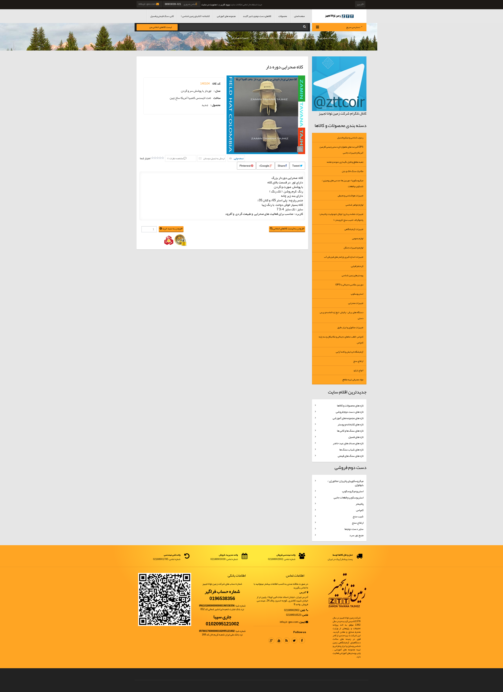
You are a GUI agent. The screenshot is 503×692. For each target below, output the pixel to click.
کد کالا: (216, 84)
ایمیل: (302, 622)
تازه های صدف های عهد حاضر (348, 443)
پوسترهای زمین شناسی (352, 275)
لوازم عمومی (357, 238)
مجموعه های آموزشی (226, 16)
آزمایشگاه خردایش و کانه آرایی (349, 351)
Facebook (302, 640)
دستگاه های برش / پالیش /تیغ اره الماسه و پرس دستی (341, 315)
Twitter (294, 640)
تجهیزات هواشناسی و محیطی (350, 195)
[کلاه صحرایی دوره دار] (266, 114)
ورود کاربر (224, 4)
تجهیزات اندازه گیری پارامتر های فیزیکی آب (343, 257)
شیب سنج (358, 516)
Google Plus (271, 640)
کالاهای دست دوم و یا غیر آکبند (257, 16)
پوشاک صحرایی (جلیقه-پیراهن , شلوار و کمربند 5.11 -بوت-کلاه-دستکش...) (295, 37)
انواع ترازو (358, 370)
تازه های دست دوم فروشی (349, 411)
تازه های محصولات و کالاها (350, 405)
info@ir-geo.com (147, 4)
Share (281, 165)
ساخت (216, 98)
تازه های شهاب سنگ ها (351, 449)
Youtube (279, 640)
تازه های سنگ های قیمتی (350, 456)
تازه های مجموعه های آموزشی (348, 418)
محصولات (282, 16)
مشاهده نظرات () (175, 158)
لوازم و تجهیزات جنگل (353, 247)
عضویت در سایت (209, 4)
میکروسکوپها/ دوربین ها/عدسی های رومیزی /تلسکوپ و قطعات (342, 183)
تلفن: (303, 610)
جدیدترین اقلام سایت (347, 392)
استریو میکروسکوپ (352, 491)
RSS (287, 640)
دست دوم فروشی (350, 467)
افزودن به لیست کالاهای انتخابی (288, 228)
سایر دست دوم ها (353, 529)
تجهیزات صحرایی (240, 37)
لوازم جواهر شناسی (354, 204)
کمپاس (359, 510)
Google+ (264, 165)
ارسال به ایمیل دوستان (214, 158)
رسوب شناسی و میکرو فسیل (350, 137)
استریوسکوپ (357, 293)
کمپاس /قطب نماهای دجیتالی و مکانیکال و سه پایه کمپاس (341, 339)
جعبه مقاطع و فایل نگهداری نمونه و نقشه (345, 162)
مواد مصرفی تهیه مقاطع (352, 379)
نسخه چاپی (239, 158)
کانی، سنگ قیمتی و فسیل (162, 16)
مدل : (217, 91)
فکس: (305, 615)
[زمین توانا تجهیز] (339, 16)
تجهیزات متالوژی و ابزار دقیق (350, 327)
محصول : (215, 105)
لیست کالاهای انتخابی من (160, 27)
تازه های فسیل (355, 437)
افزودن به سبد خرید (172, 228)
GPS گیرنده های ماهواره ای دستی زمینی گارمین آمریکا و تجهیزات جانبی (341, 149)
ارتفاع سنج (358, 361)
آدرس (302, 592)
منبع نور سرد (356, 535)
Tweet (296, 165)
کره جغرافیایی (357, 266)
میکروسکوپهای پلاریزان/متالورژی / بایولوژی (345, 483)
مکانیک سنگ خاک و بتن (352, 171)
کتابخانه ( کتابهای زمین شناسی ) (195, 16)
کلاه (344, 37)
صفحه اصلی (299, 16)
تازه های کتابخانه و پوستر (350, 424)
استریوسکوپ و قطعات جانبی (348, 497)
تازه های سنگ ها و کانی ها (350, 430)
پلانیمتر (359, 503)
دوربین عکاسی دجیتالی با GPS (349, 284)
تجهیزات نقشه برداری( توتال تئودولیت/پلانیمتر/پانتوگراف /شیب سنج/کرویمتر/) (341, 217)
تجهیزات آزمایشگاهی (353, 229)
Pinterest (245, 165)
